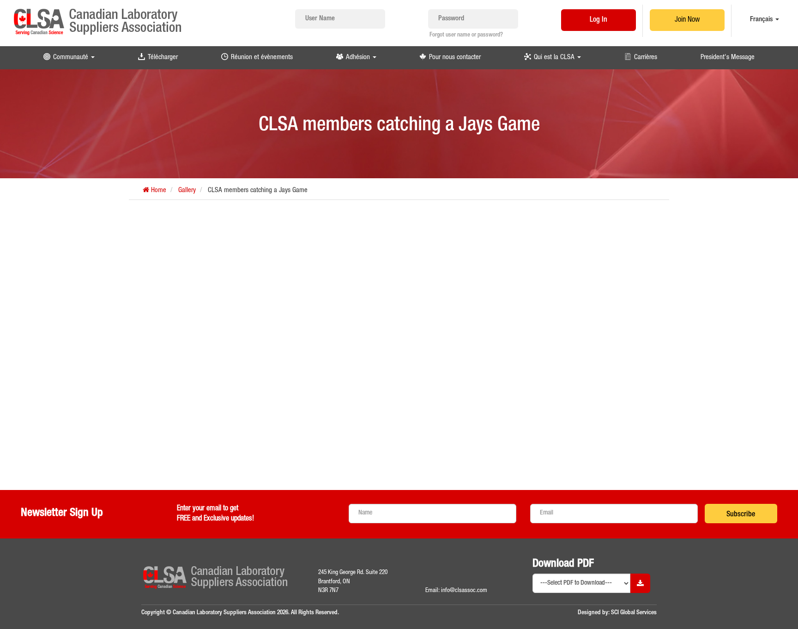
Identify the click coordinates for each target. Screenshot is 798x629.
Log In (598, 20)
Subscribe (740, 515)
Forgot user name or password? (466, 35)
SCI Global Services (634, 613)
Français (762, 19)
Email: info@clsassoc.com (456, 590)
